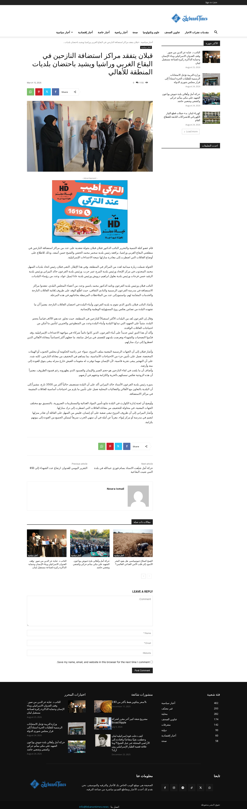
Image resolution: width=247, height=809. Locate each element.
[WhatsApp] (30, 91)
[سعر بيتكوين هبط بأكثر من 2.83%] (103, 706)
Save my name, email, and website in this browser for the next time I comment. (103, 662)
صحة (135, 32)
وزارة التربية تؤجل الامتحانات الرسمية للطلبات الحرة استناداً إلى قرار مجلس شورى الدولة (182, 78)
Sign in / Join (211, 2)
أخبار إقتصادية (85, 32)
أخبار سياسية (63, 32)
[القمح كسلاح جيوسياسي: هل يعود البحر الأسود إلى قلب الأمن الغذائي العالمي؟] (133, 543)
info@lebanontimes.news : (94, 806)
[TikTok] (191, 787)
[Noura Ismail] (138, 496)
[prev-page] (149, 576)
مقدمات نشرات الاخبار (197, 32)
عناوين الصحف (172, 32)
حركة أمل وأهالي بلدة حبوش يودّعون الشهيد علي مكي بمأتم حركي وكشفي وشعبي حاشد (91, 564)
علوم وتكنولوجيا (151, 32)
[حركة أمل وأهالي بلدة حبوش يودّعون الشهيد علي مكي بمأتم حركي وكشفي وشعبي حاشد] (90, 543)
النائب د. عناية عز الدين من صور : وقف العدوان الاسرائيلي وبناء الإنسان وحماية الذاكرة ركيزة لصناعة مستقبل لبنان (47, 564)
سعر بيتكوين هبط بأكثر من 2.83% (129, 702)
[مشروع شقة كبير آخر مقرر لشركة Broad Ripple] (103, 723)
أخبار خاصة (104, 32)
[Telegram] (182, 787)
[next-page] (143, 576)
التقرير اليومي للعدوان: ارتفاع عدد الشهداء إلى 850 (58, 468)
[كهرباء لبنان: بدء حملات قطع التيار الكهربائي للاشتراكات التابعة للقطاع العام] (211, 118)
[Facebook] (55, 91)
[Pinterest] (38, 91)
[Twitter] (47, 91)
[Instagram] (173, 787)
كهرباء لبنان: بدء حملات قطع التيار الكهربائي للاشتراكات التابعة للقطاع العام (182, 117)
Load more (192, 131)
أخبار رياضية (121, 32)
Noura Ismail (115, 488)
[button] (215, 32)
